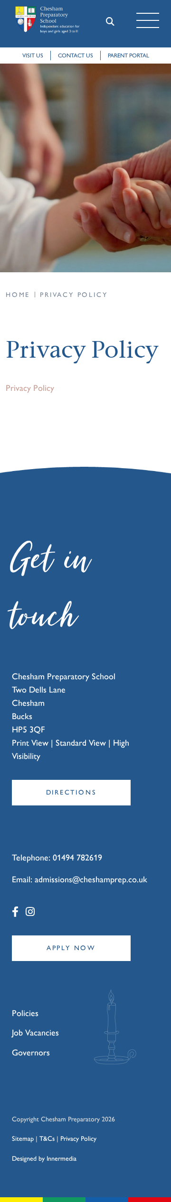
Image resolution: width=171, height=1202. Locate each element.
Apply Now (71, 948)
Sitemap (23, 1139)
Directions (71, 792)
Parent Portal (128, 55)
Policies (25, 1013)
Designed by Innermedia (44, 1159)
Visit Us (32, 55)
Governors (31, 1052)
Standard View (81, 743)
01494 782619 (77, 857)
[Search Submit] (110, 21)
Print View (30, 743)
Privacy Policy (30, 388)
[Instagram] (30, 912)
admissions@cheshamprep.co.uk (91, 879)
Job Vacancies (35, 1032)
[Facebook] (15, 912)
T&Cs (47, 1139)
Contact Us (75, 55)
